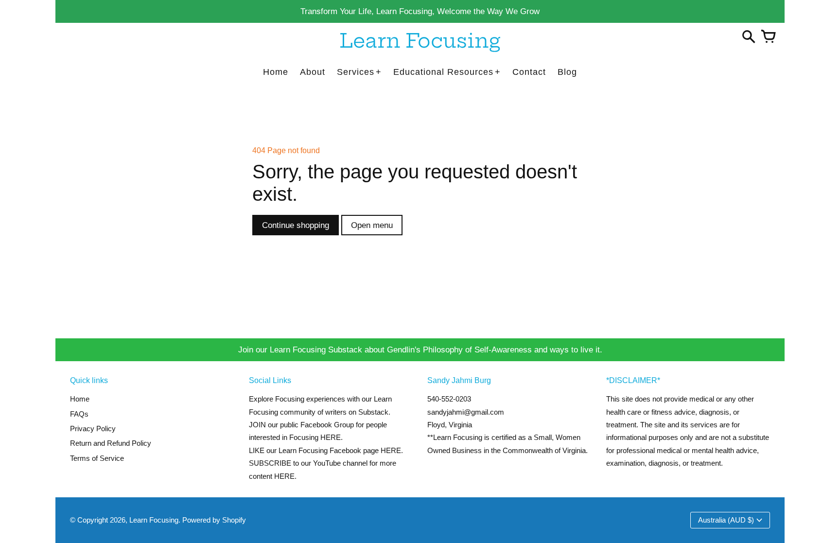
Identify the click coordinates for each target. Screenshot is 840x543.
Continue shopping (295, 225)
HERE (391, 450)
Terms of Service (97, 458)
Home (79, 399)
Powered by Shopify (214, 520)
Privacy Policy (93, 428)
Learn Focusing (153, 520)
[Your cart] (768, 37)
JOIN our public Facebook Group (301, 424)
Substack (373, 412)
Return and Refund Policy (110, 443)
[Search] (748, 37)
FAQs (79, 414)
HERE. (331, 437)
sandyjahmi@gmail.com (465, 412)
